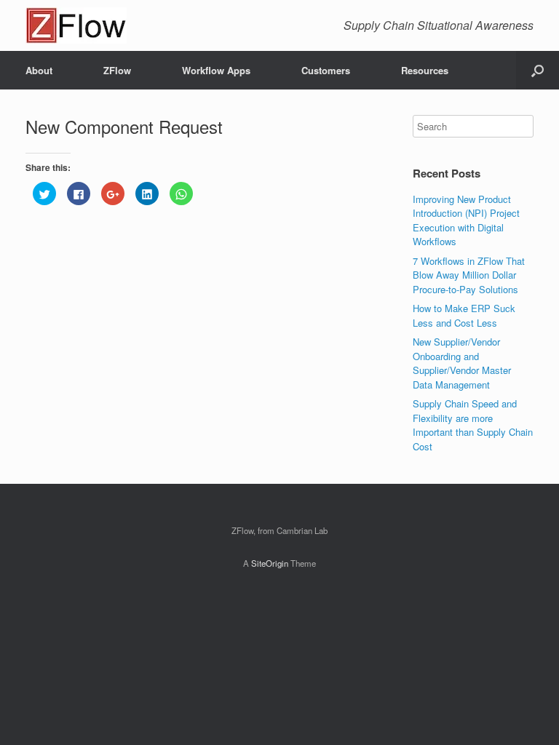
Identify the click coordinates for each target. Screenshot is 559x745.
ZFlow (117, 70)
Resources (424, 70)
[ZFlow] (76, 25)
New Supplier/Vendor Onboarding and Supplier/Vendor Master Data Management (462, 363)
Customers (325, 70)
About (38, 70)
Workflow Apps (216, 70)
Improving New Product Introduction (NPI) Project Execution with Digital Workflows (466, 220)
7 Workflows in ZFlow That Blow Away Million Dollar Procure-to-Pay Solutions (469, 275)
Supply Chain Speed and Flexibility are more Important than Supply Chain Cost (473, 425)
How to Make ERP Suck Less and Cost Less (464, 315)
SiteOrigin (269, 563)
